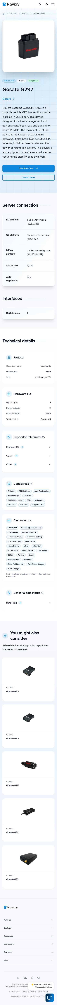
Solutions (7, 928)
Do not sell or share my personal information (28, 996)
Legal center (43, 991)
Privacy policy (14, 991)
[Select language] (40, 4)
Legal (6, 960)
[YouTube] (18, 978)
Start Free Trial (26, 168)
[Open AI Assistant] (49, 997)
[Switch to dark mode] (46, 4)
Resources (8, 936)
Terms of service (29, 991)
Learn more (9, 944)
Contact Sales (28, 177)
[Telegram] (38, 978)
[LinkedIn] (25, 978)
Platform (7, 920)
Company (8, 952)
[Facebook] (31, 978)
